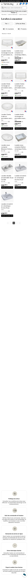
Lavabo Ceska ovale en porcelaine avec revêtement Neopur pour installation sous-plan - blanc (7, 116)
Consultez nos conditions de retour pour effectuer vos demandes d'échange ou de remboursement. (14, 502)
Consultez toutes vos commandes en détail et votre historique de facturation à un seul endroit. (14, 554)
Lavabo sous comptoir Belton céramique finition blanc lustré (21, 147)
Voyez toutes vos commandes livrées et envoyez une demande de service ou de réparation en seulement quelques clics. (14, 537)
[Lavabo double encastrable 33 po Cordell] (7, 168)
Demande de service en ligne (14, 534)
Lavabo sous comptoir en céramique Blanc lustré (20, 53)
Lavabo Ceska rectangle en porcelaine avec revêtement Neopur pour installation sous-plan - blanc (20, 86)
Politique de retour (14, 499)
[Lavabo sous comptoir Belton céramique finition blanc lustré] (21, 137)
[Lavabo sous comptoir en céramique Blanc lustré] (21, 43)
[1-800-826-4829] (23, 1)
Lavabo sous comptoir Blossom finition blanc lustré (6, 147)
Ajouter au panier (6, 67)
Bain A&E (17, 56)
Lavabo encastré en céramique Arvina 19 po (7, 206)
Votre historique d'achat (14, 550)
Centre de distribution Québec (11, 1)
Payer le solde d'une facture (14, 567)
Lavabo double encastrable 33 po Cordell (7, 178)
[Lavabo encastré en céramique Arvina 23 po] (21, 168)
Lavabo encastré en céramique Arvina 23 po (20, 178)
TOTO (16, 181)
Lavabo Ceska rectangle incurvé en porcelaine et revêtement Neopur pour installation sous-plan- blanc (7, 53)
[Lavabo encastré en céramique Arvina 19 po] (7, 196)
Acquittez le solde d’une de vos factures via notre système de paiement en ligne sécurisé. (14, 571)
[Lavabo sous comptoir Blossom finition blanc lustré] (7, 137)
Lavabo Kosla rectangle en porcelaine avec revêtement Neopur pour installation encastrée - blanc (7, 86)
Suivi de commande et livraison (14, 515)
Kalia (2, 56)
